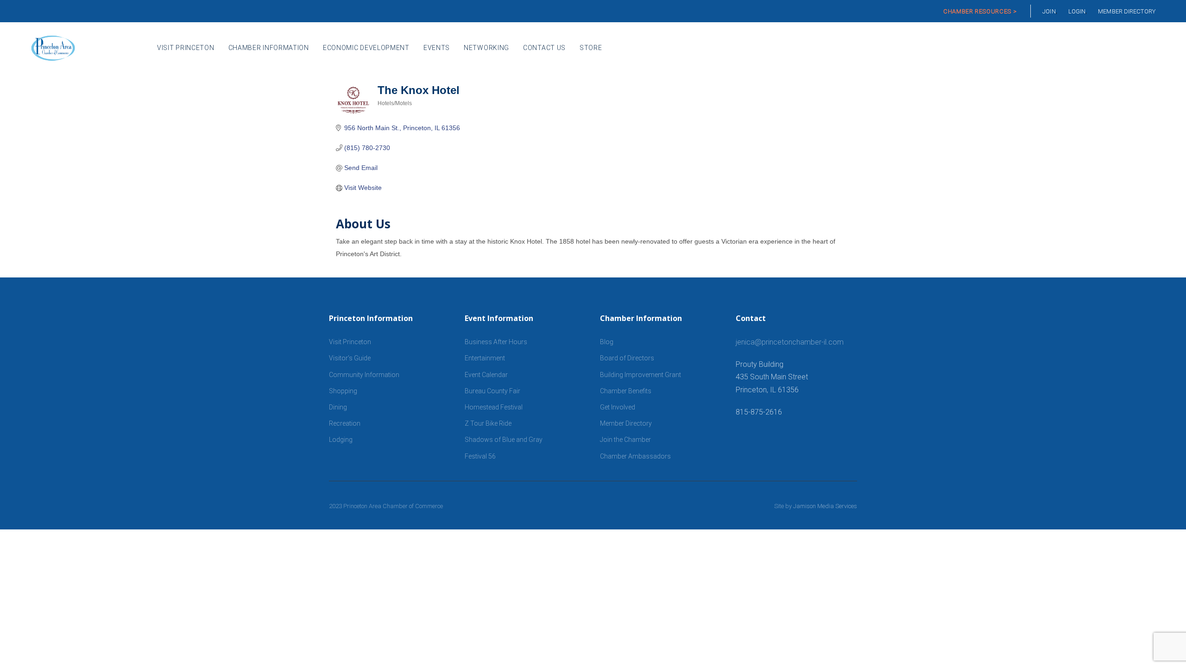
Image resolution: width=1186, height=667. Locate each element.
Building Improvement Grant (640, 374)
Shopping (343, 391)
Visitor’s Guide (350, 358)
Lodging (341, 439)
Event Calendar (486, 374)
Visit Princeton (350, 342)
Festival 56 (480, 456)
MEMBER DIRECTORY (1126, 11)
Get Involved (617, 407)
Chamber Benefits (625, 391)
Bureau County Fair (492, 391)
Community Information (364, 374)
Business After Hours (496, 342)
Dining (338, 407)
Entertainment (485, 358)
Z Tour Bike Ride (488, 423)
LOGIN (1077, 11)
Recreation (344, 423)
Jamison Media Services (825, 506)
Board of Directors (627, 358)
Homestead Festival (494, 407)
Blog (606, 342)
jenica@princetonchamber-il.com (790, 342)
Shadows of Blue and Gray (504, 439)
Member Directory (626, 423)
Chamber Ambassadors (635, 456)
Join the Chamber (625, 439)
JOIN (1048, 11)
